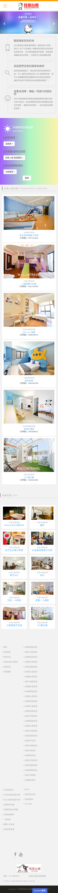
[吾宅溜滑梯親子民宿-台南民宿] (29, 213)
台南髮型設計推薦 (10, 809)
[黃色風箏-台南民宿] (29, 358)
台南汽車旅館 (29, 775)
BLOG (27, 789)
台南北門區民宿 (30, 716)
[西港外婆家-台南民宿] (29, 407)
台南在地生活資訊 (10, 662)
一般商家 (7, 819)
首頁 (5, 647)
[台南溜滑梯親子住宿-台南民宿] (42, 539)
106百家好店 (8, 790)
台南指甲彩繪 (8, 805)
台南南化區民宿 (30, 672)
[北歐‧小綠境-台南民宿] (14, 589)
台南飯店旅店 (29, 780)
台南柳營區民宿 (30, 647)
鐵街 (42, 525)
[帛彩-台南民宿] (42, 564)
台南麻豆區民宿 (30, 657)
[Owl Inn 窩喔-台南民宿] (29, 310)
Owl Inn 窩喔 (29, 332)
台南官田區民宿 (30, 711)
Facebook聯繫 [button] (40, 890)
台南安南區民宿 (30, 736)
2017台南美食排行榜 (11, 800)
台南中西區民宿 (29, 330)
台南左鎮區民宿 (30, 667)
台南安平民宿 (29, 233)
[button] (4, 22)
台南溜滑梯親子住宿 (42, 550)
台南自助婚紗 (8, 814)
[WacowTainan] (28, 6)
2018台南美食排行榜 (11, 795)
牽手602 (14, 575)
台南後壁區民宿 (30, 691)
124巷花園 (29, 477)
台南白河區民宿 (30, 760)
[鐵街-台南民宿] (42, 514)
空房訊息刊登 (29, 794)
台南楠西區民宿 (30, 721)
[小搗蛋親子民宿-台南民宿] (29, 261)
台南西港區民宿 (29, 426)
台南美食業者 (8, 829)
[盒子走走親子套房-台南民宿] (14, 539)
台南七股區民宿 (30, 681)
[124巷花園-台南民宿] (29, 455)
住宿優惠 (7, 672)
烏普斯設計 (29, 799)
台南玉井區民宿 (30, 731)
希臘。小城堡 (42, 600)
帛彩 (42, 575)
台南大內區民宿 (30, 652)
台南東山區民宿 (30, 696)
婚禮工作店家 (8, 824)
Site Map (28, 804)
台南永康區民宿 (30, 765)
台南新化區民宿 (30, 662)
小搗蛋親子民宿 (29, 284)
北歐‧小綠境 (14, 600)
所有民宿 (7, 652)
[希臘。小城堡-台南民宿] (42, 589)
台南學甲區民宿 (30, 701)
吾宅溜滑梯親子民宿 (29, 235)
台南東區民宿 (29, 378)
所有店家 (7, 657)
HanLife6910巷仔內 (14, 525)
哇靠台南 (7, 667)
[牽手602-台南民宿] (14, 564)
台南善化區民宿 (30, 706)
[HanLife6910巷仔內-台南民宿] (14, 514)
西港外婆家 (29, 429)
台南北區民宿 (29, 281)
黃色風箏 (29, 380)
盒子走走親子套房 (14, 550)
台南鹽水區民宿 (30, 677)
